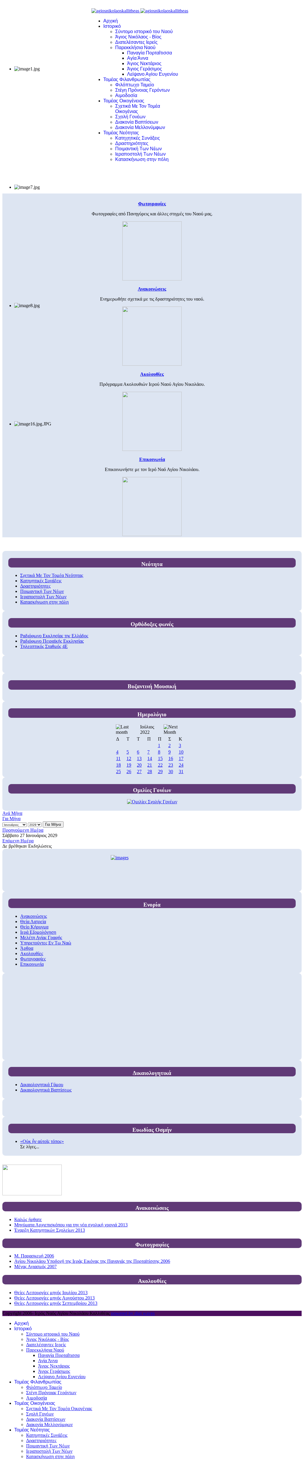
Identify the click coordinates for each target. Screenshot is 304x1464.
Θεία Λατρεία (33, 921)
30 (170, 771)
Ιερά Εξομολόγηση (38, 932)
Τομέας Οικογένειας (123, 100)
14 (149, 758)
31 (181, 771)
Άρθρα (26, 948)
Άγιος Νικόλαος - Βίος (138, 36)
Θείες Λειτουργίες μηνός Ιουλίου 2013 (51, 1292)
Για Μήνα (11, 818)
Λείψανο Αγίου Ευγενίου (152, 74)
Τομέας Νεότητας (121, 132)
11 (118, 758)
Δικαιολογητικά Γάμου (41, 1084)
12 (128, 758)
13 (139, 758)
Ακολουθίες (31, 953)
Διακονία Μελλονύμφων (140, 127)
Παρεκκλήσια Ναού (135, 47)
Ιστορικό (112, 26)
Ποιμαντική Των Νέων (138, 148)
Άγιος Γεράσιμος (144, 68)
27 (139, 771)
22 (160, 765)
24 (181, 765)
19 (128, 765)
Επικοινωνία (32, 964)
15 (160, 758)
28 (149, 771)
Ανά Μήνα (12, 813)
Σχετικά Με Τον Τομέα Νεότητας (51, 575)
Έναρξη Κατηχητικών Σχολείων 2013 (49, 1230)
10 (181, 751)
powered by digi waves (133, 1313)
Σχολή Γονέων (130, 116)
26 (128, 771)
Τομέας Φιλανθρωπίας (127, 79)
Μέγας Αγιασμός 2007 (35, 1266)
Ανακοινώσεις (33, 916)
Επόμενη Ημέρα (18, 840)
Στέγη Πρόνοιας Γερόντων (142, 90)
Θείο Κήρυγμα (34, 926)
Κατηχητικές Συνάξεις (137, 138)
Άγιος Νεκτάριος (144, 63)
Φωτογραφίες (33, 958)
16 (170, 758)
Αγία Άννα (137, 58)
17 (181, 758)
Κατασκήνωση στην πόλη (142, 159)
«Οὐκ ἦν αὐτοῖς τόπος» (42, 1141)
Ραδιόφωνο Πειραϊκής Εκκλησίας (52, 641)
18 (118, 765)
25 (118, 771)
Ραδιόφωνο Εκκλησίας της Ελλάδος (54, 635)
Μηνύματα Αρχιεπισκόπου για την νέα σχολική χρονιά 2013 (71, 1224)
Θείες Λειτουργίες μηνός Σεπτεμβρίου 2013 (55, 1303)
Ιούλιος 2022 (147, 729)
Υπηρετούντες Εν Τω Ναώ (45, 942)
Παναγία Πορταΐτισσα (149, 52)
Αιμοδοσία (126, 95)
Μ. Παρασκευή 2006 (34, 1255)
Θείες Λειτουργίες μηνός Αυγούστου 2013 (54, 1297)
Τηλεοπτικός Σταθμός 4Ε (44, 646)
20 (139, 765)
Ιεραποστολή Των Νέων (140, 154)
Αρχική (110, 20)
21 (149, 765)
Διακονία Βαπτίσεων (136, 122)
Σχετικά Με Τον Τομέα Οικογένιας (137, 109)
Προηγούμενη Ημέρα (22, 830)
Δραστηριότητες (131, 143)
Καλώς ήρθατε (28, 1219)
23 (170, 765)
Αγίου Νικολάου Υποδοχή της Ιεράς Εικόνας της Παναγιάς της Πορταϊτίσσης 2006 (92, 1261)
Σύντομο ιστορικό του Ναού (144, 31)
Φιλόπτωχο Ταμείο (134, 84)
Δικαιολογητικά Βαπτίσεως (46, 1089)
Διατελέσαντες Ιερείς (136, 42)
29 (160, 771)
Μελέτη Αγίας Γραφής (41, 937)
